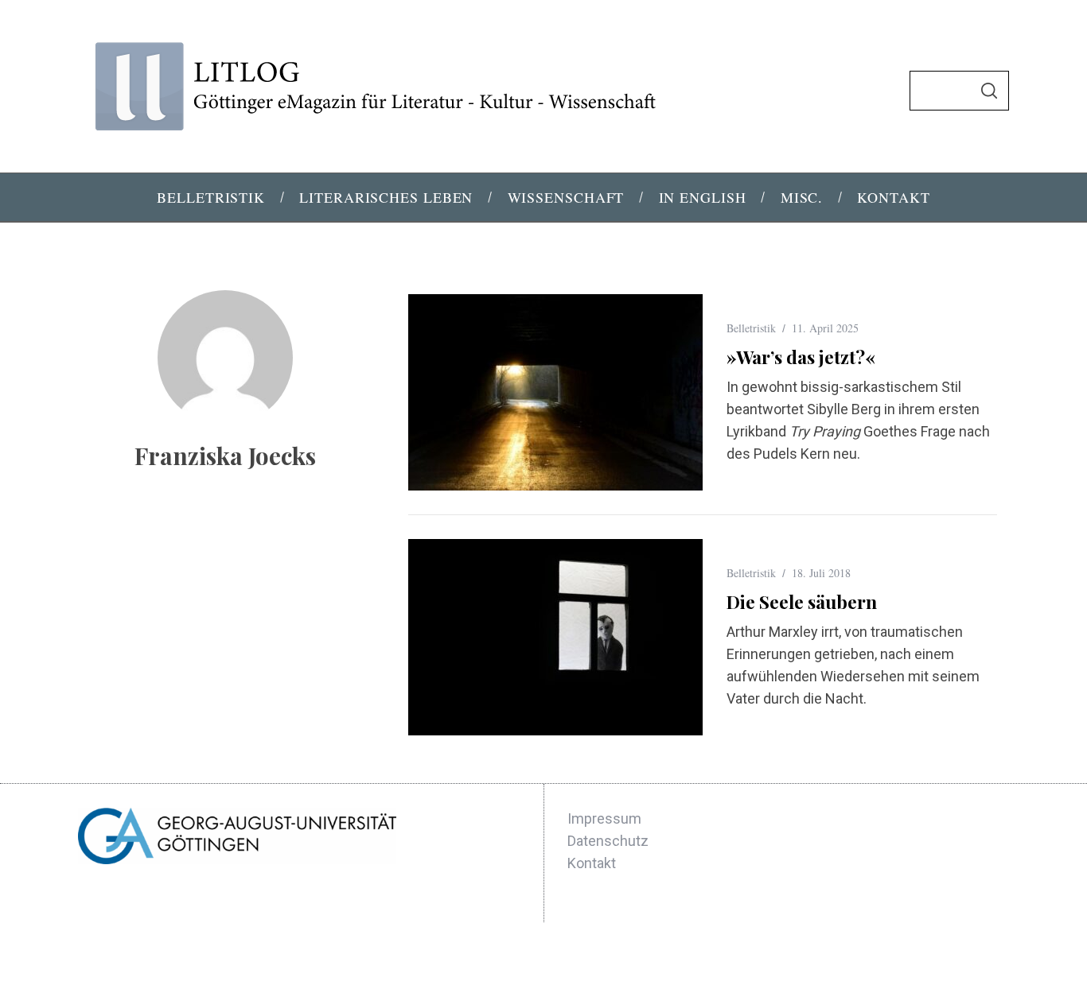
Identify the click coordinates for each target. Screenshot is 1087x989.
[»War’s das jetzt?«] (555, 392)
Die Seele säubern (802, 601)
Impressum (604, 818)
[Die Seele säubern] (555, 637)
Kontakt (591, 863)
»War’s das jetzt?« (801, 356)
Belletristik (751, 327)
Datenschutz (608, 840)
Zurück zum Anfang (931, 955)
